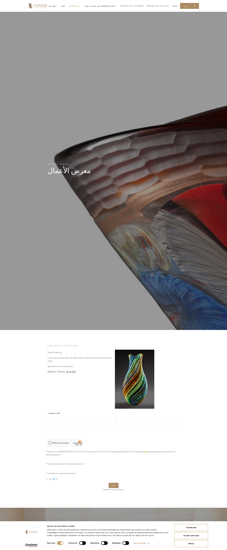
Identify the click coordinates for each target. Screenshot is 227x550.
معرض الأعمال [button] (74, 6)
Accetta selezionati (191, 536)
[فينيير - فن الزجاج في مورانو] (37, 6)
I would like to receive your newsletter (61, 473)
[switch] (82, 543)
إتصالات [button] (174, 6)
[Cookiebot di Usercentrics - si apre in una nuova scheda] (31, 545)
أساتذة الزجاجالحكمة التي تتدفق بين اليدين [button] (100, 6)
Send (113, 485)
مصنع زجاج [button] (52, 6)
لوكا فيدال (71, 371)
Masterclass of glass (158, 6)
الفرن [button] (63, 6)
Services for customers (132, 6)
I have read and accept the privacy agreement (64, 464)
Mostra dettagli (139, 543)
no (57, 479)
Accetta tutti (191, 528)
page (146, 451)
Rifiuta (191, 544)
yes (50, 479)
